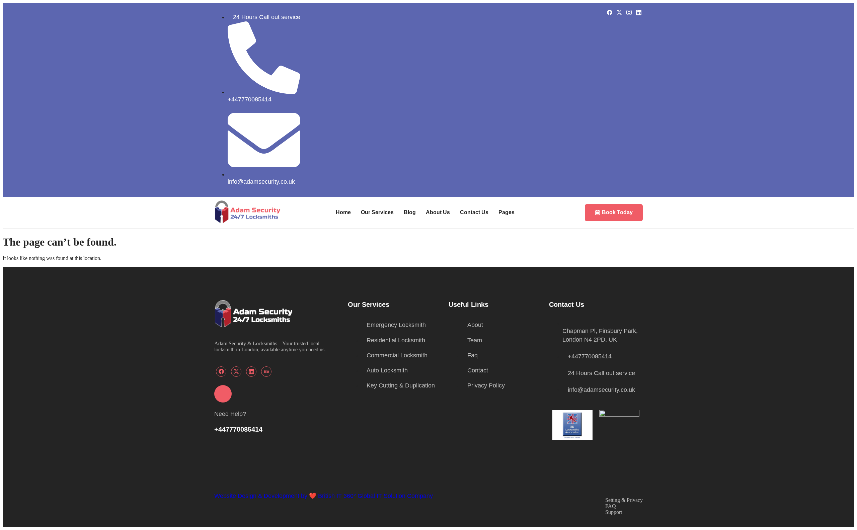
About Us (438, 212)
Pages (506, 212)
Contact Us (474, 212)
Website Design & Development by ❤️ (266, 496)
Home (343, 212)
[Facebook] (609, 12)
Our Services (377, 212)
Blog (410, 212)
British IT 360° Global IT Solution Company (375, 496)
